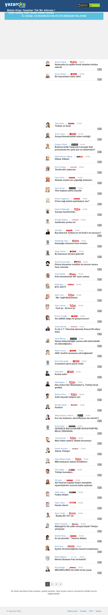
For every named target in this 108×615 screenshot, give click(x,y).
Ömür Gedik (60, 513)
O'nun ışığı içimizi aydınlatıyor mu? (72, 201)
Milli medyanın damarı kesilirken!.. (71, 462)
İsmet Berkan (60, 339)
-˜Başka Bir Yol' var (64, 516)
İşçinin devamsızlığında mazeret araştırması (76, 549)
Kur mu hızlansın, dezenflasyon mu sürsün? (77, 418)
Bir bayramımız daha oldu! (68, 76)
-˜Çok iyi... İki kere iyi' (65, 308)
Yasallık (83, 611)
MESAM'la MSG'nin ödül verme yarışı (73, 570)
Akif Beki (58, 230)
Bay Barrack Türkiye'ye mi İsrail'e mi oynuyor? (78, 233)
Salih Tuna (59, 295)
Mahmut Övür (60, 394)
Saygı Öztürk (60, 251)
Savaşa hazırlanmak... (65, 212)
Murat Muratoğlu (62, 361)
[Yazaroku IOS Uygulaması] (83, 5)
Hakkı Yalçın (60, 492)
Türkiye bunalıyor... (64, 472)
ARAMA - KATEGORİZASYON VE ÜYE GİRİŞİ (55, 16)
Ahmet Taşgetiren (62, 199)
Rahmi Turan (60, 351)
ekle (82, 62)
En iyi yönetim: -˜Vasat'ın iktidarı (71, 538)
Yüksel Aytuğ (60, 438)
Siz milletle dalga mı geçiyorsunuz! (72, 319)
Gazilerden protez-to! (65, 222)
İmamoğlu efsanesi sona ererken (71, 243)
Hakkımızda (72, 611)
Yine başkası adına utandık (68, 191)
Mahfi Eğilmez (61, 557)
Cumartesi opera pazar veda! (69, 364)
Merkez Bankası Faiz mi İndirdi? (70, 559)
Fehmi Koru (60, 177)
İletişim (98, 611)
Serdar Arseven (61, 448)
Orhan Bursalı (60, 327)
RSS (91, 611)
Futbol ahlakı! (61, 495)
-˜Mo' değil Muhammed (66, 298)
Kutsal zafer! (61, 374)
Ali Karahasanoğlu (62, 262)
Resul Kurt (59, 546)
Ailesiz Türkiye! (62, 451)
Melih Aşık (59, 284)
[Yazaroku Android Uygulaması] (94, 5)
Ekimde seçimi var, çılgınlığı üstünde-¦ (73, 180)
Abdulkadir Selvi (61, 241)
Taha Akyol (59, 123)
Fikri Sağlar (59, 470)
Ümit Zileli (59, 372)
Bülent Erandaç (61, 524)
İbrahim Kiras (60, 536)
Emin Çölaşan (60, 74)
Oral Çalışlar (60, 274)
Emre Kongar (60, 167)
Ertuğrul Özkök (61, 144)
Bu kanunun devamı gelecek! (69, 254)
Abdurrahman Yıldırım (64, 415)
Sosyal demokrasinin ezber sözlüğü (72, 136)
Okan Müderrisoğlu (63, 459)
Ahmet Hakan (60, 62)
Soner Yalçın (60, 134)
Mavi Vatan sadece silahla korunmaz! (73, 441)
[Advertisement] (56, 40)
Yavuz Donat (60, 305)
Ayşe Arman (60, 188)
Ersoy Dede (60, 426)
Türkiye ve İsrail (62, 126)
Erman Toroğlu (61, 316)
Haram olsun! (61, 505)
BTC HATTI (60, 287)
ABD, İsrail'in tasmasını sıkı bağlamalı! (74, 353)
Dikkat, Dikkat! (62, 159)
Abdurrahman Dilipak (63, 156)
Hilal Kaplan (60, 382)
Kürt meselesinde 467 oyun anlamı (72, 276)
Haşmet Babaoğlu (62, 209)
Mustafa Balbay (61, 220)
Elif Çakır (58, 480)
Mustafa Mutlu (61, 405)
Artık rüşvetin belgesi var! (67, 397)
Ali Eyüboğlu (60, 567)
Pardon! (59, 407)
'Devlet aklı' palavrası (65, 169)
